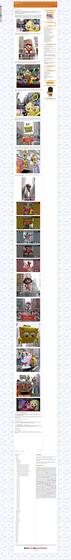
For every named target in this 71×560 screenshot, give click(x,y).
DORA (40, 17)
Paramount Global (53, 487)
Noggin (39, 487)
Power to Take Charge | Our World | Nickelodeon (22, 468)
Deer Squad (51, 470)
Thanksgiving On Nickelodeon (32, 426)
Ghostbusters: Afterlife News (47, 40)
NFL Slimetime (47, 474)
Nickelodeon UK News (41, 484)
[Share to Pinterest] (28, 424)
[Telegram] (1, 18)
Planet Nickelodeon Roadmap (47, 39)
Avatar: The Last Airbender (42, 468)
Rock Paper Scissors (44, 490)
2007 (16, 541)
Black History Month (46, 469)
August (17, 512)
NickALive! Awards (45, 476)
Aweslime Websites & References (48, 41)
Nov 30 (18, 462)
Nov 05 (18, 504)
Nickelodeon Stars (47, 483)
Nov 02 (18, 507)
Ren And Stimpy (38, 490)
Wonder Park (43, 497)
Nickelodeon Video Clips (51, 485)
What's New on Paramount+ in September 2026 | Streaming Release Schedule (50, 58)
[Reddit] (1, 11)
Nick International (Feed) (41, 475)
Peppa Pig (39, 489)
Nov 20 (18, 486)
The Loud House (43, 495)
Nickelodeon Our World (47, 72)
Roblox (41, 490)
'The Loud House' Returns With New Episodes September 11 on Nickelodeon (49, 50)
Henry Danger (46, 472)
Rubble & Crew (54, 490)
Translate (49, 68)
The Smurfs (39, 496)
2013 (16, 534)
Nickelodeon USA (48, 484)
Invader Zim (50, 473)
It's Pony (53, 473)
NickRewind (40, 477)
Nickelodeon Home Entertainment (46, 479)
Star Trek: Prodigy (38, 493)
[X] (1, 6)
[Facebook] (1, 8)
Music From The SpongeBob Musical (48, 30)
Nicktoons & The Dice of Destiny (48, 486)
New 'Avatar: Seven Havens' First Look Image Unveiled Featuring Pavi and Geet (49, 46)
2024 (16, 459)
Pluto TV (42, 489)
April (17, 517)
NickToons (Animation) (46, 477)
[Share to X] (26, 424)
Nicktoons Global (54, 486)
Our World (42, 487)
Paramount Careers (46, 78)
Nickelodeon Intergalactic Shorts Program (42, 480)
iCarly (38, 498)
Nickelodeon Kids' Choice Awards (41, 481)
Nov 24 (18, 481)
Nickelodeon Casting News (45, 478)
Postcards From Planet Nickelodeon (48, 32)
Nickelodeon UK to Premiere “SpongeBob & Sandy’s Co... (23, 470)
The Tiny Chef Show (48, 496)
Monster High (37, 474)
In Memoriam (47, 473)
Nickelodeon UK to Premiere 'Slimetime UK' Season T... (23, 471)
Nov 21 (18, 485)
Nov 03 (18, 506)
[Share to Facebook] (27, 424)
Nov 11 (18, 497)
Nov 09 (18, 499)
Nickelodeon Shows (40, 483)
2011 (16, 536)
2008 (16, 540)
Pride (50, 489)
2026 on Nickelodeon (42, 467)
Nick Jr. (45, 475)
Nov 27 (18, 478)
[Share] (1, 21)
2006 (16, 542)
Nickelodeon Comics (53, 478)
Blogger (37, 550)
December (18, 460)
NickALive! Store (49, 476)
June (17, 515)
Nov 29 (18, 463)
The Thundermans (43, 496)
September (18, 511)
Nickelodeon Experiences (39, 479)
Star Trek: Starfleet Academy (48, 493)
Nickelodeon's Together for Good (48, 73)
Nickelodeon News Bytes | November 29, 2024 (22, 473)
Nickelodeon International (51, 480)
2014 (16, 533)
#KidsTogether (37, 467)
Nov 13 (18, 494)
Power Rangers (48, 489)
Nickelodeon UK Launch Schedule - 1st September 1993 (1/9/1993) (49, 38)
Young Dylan (51, 497)
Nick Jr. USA (38, 476)
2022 (16, 523)
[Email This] (25, 424)
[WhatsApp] (1, 13)
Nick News (41, 476)
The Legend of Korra (38, 495)
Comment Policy (46, 42)
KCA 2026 (55, 473)
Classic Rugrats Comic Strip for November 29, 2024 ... (23, 472)
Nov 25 (18, 480)
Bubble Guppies (46, 470)
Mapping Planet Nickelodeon (47, 29)
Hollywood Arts (41, 473)
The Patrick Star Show (48, 495)
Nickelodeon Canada (38, 478)
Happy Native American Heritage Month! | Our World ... (23, 469)
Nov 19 (18, 487)
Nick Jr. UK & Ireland (53, 475)
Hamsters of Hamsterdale (41, 472)
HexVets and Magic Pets (51, 472)
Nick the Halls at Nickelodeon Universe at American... (23, 466)
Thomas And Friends (53, 496)
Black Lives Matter (51, 469)
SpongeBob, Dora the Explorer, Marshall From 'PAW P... (23, 465)
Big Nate (39, 469)
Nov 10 (18, 498)
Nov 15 (18, 492)
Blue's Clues (42, 470)
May (17, 516)
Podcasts (44, 489)
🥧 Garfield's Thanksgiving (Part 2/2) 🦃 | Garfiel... (23, 474)
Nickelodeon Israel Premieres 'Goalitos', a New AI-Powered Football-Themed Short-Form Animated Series (49, 63)
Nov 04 (18, 505)
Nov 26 (18, 479)
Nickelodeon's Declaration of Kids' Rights (49, 28)
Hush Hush (44, 473)
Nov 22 (18, 484)
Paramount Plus (43, 488)
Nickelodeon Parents (46, 74)
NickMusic (55, 476)
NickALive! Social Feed (47, 31)
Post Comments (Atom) (21, 451)
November (18, 461)
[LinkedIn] (1, 12)
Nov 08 (18, 500)
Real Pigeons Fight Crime (54, 489)
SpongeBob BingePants (38, 492)
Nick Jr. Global (48, 475)
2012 (16, 535)
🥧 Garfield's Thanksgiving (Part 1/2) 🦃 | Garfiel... (23, 475)
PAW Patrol (19, 17)
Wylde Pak (46, 497)
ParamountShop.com (24, 412)
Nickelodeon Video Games (40, 486)
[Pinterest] (1, 9)
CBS (49, 470)
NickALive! (18, 3)
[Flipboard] (1, 16)
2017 (16, 529)
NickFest (53, 476)
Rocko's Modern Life (49, 490)
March (17, 518)
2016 (16, 530)
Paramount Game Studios (47, 487)
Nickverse (37, 487)
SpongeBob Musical (44, 492)
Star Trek (55, 492)
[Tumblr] (1, 15)
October (17, 510)
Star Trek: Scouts (43, 493)
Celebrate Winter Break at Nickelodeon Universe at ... (23, 467)
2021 (16, 524)
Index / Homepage (46, 27)
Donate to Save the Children (50, 20)
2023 (16, 522)
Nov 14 (18, 493)
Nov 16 (18, 491)
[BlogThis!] (26, 424)
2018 (16, 528)
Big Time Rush (42, 469)
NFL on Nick (50, 474)
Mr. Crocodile (40, 474)
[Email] (1, 19)
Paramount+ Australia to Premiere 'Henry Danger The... (23, 464)
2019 (16, 527)
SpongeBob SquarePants (26, 16)
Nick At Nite (53, 474)
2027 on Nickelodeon (48, 467)
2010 (16, 537)
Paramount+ (25, 148)
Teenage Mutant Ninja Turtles (33, 90)
